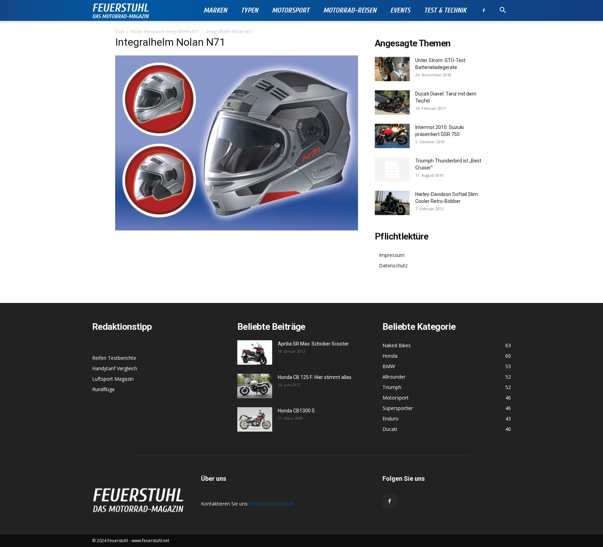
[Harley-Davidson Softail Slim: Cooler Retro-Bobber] (392, 203)
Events (400, 10)
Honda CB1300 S (296, 410)
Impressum (391, 255)
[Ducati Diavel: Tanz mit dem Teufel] (392, 102)
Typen (249, 10)
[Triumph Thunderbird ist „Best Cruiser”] (392, 169)
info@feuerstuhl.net (272, 503)
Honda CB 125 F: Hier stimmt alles (314, 377)
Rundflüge (103, 389)
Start (119, 32)
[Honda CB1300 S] (254, 419)
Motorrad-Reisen (349, 10)
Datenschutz (393, 265)
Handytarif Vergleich (114, 368)
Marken (215, 10)
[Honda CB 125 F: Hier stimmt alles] (254, 386)
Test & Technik (445, 10)
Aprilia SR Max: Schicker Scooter (313, 344)
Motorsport (290, 10)
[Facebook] (483, 10)
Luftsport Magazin (113, 378)
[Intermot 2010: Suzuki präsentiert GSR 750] (392, 136)
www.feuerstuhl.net (150, 541)
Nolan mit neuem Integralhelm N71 (165, 32)
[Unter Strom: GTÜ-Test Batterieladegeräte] (392, 69)
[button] (502, 11)
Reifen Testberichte (114, 358)
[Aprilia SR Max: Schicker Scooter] (254, 352)
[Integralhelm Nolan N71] (236, 228)
